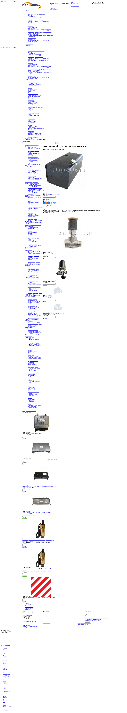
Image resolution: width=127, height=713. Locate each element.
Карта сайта (25, 627)
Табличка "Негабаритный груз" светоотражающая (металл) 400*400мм (38, 597)
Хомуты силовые (32, 75)
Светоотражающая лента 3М (34, 55)
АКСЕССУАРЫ (31, 53)
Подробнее (61, 4)
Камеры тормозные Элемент (34, 95)
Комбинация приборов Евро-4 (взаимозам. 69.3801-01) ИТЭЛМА (37, 512)
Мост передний (31, 90)
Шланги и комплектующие (34, 70)
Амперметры (33, 370)
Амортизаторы (31, 132)
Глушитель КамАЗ (34, 343)
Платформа (30, 109)
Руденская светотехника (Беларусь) (36, 128)
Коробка (30, 88)
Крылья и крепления (32, 64)
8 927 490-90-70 (46, 623)
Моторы (29, 91)
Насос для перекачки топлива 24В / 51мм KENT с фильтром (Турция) (38, 540)
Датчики (32, 371)
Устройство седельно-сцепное (34, 96)
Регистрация (56, 9)
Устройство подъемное (33, 110)
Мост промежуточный (33, 94)
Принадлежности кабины (33, 123)
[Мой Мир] (48, 203)
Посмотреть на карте (27, 615)
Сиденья (30, 125)
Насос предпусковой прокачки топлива (52, 253)
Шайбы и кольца (31, 76)
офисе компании (71, 211)
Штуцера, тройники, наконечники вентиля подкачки (40, 61)
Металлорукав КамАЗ (35, 344)
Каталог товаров (26, 142)
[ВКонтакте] (44, 203)
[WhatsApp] (51, 203)
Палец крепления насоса (48, 296)
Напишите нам (74, 4)
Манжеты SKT (31, 59)
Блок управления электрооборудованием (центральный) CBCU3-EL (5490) (39, 486)
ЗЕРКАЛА (30, 63)
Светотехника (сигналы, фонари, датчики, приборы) (40, 69)
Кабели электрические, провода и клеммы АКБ (38, 67)
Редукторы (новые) (32, 135)
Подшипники (31, 111)
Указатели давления (34, 373)
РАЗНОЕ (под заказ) (32, 78)
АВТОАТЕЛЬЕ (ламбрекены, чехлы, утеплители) (39, 73)
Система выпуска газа (33, 83)
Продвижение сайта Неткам (84, 623)
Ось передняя (31, 100)
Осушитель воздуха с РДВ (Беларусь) (51, 280)
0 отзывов (45, 190)
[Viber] (49, 203)
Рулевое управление (32, 102)
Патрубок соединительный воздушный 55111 (53, 313)
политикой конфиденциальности (92, 620)
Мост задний (31, 92)
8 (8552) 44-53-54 (75, 2)
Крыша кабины (31, 119)
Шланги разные (31, 127)
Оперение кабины (32, 121)
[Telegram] (55, 203)
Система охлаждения (32, 85)
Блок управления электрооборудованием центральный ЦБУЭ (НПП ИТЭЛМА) (40, 459)
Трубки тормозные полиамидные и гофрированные (39, 66)
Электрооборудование (33, 104)
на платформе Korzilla (83, 624)
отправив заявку (47, 211)
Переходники (31, 131)
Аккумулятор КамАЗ (35, 368)
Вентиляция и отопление (33, 115)
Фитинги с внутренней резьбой (35, 133)
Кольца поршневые (34, 339)
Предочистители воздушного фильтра (36, 84)
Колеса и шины (31, 101)
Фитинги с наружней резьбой (34, 134)
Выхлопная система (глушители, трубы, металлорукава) (40, 72)
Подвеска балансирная (33, 98)
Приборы (30, 106)
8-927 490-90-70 (74, 3)
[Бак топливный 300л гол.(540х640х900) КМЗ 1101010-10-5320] (64, 189)
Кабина (29, 108)
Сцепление (30, 86)
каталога (99, 4)
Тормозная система (32, 103)
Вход (51, 9)
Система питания (32, 82)
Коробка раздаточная (32, 89)
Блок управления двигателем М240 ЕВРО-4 (32, 433)
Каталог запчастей (29, 49)
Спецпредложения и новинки (29, 411)
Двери (29, 116)
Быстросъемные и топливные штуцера (36, 51)
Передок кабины (31, 122)
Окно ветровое (31, 120)
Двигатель (30, 80)
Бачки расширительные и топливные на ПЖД (38, 60)
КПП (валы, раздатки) (33, 126)
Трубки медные (31, 65)
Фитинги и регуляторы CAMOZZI (35, 57)
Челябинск (52, 8)
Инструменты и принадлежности (35, 107)
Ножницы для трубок (33, 137)
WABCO (30, 52)
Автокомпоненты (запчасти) (34, 54)
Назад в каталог (26, 141)
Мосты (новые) (31, 129)
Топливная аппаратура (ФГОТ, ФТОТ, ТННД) (38, 77)
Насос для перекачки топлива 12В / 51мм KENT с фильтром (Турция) (38, 568)
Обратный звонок (75, 6)
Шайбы (29, 114)
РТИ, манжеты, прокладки (34, 113)
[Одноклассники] (46, 203)
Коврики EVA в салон (33, 71)
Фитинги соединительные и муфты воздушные (38, 58)
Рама (29, 97)
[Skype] (53, 203)
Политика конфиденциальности (29, 626)
